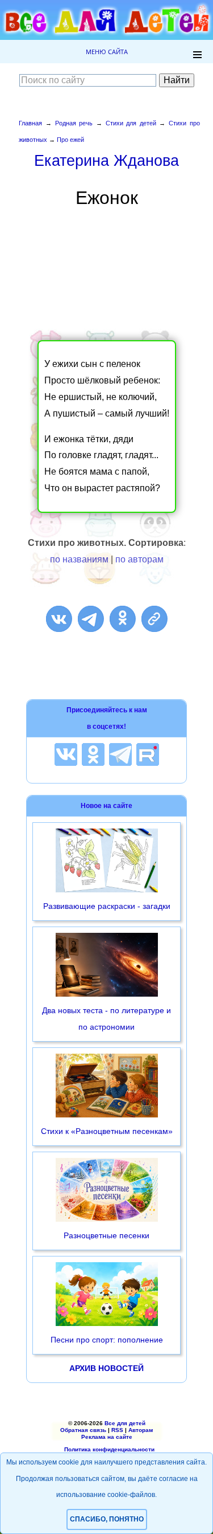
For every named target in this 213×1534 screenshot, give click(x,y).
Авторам (140, 1430)
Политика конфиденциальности (109, 1449)
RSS (117, 1430)
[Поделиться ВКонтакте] (59, 619)
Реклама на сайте (106, 1437)
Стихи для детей (131, 123)
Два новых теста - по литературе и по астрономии (106, 1018)
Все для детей (125, 1423)
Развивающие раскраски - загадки (106, 906)
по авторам (139, 559)
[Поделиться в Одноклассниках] (123, 619)
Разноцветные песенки (106, 1235)
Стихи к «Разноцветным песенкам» (107, 1131)
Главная (30, 123)
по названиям (79, 559)
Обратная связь (83, 1430)
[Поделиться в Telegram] (91, 619)
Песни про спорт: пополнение (107, 1339)
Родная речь (74, 123)
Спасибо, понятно (107, 1519)
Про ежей (70, 139)
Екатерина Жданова (106, 160)
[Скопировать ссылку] (154, 619)
